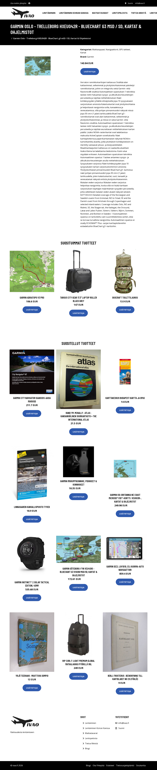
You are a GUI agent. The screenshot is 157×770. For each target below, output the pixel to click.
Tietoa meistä (138, 13)
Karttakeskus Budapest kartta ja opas (125, 397)
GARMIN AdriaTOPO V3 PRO (32, 297)
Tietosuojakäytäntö (125, 765)
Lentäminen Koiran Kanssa (97, 728)
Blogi (87, 748)
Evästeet (110, 765)
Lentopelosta (119, 13)
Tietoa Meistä (91, 743)
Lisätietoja (89, 71)
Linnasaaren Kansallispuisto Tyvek (32, 506)
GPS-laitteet (124, 49)
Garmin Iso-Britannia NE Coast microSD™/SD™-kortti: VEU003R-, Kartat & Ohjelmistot (125, 498)
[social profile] (29, 3)
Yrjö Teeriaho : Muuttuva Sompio (32, 675)
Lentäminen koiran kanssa (73, 13)
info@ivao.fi (140, 3)
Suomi (130, 3)
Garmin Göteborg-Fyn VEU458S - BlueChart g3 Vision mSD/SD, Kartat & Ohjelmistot (78, 572)
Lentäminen (48, 13)
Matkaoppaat (98, 49)
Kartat (83, 52)
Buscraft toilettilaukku (125, 297)
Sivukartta (141, 765)
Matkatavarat (100, 13)
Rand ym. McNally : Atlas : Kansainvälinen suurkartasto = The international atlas (79, 416)
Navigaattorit (112, 49)
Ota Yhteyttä (98, 765)
